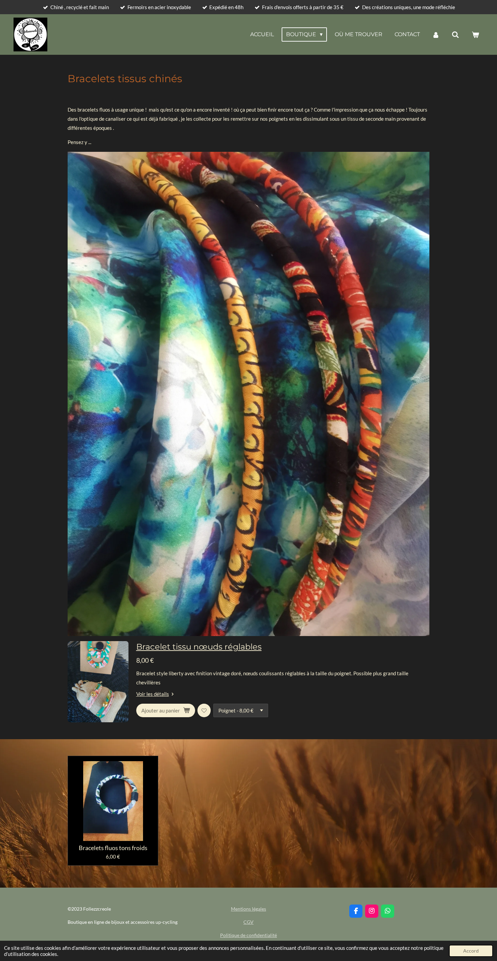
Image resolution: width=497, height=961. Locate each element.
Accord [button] (471, 951)
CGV (248, 922)
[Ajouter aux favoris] (204, 710)
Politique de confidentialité (248, 935)
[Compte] (436, 34)
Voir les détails (152, 694)
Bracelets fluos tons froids (113, 847)
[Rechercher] (455, 34)
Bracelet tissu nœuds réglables (199, 647)
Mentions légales (248, 909)
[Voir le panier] (475, 34)
